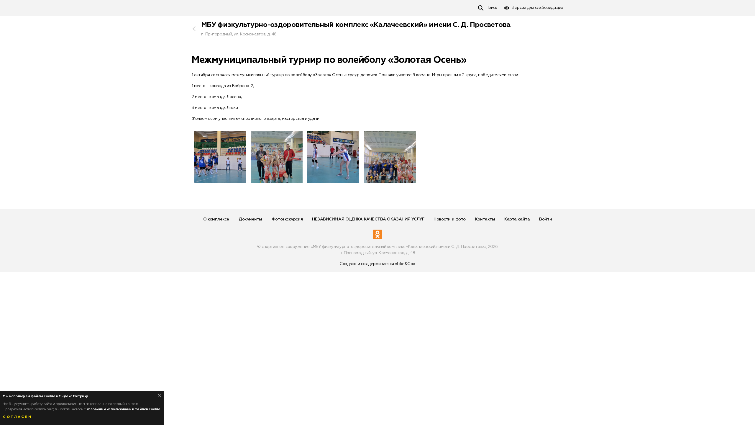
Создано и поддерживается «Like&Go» (377, 264)
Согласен (17, 417)
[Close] (159, 395)
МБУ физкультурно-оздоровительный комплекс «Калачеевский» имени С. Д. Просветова (356, 24)
